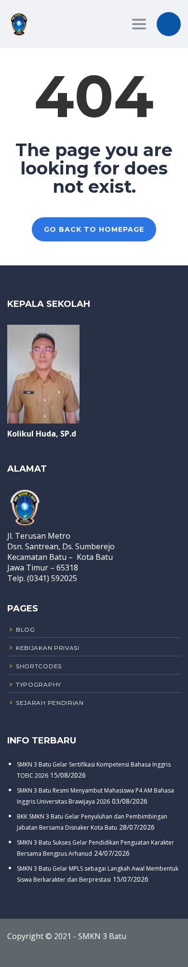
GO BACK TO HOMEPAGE (94, 229)
